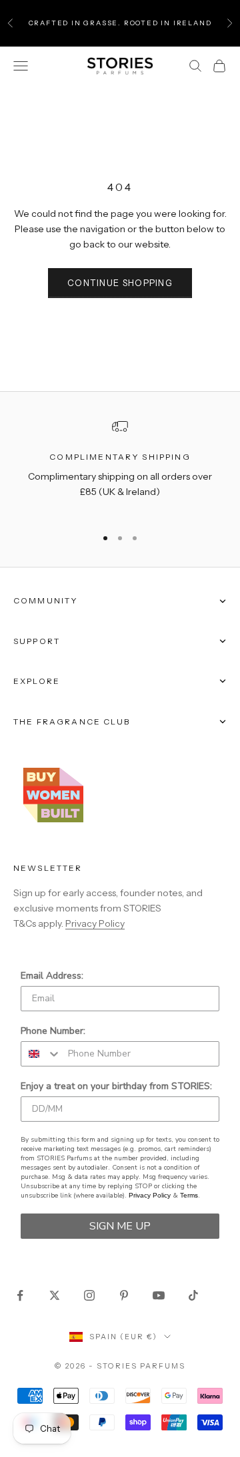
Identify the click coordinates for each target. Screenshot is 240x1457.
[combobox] (41, 1054)
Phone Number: (53, 1031)
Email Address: (52, 975)
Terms (189, 1195)
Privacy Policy (95, 923)
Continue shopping (120, 282)
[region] (120, 467)
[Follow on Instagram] (89, 1295)
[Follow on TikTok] (193, 1295)
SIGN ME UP (120, 1226)
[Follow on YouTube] (158, 1295)
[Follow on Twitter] (54, 1295)
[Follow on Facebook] (20, 1295)
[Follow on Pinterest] (124, 1295)
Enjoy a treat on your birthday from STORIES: (116, 1086)
